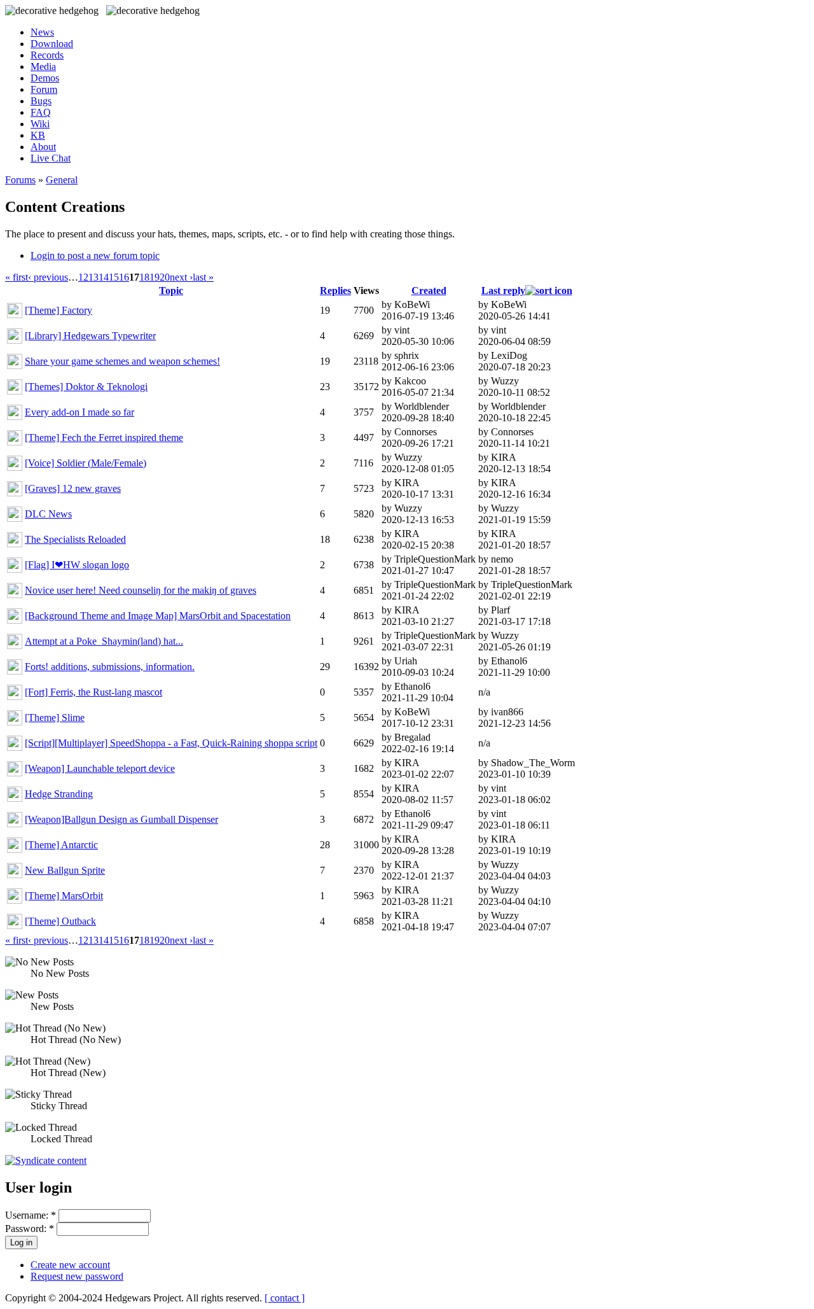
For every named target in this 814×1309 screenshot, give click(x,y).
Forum (44, 89)
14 (104, 277)
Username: (30, 1215)
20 (165, 277)
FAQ (41, 112)
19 (154, 277)
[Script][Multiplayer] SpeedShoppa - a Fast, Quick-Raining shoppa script (171, 743)
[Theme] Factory (58, 310)
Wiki (40, 123)
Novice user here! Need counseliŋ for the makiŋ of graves (140, 590)
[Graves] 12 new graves (73, 488)
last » (203, 277)
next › (181, 277)
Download (52, 43)
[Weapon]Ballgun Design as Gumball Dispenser (121, 819)
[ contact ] (285, 1297)
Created (428, 290)
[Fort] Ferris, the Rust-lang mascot (93, 692)
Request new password (77, 1276)
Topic (171, 290)
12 (83, 277)
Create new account (70, 1264)
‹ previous (48, 277)
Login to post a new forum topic (95, 255)
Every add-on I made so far (79, 412)
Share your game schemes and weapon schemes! (122, 361)
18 (144, 277)
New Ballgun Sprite (65, 870)
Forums (20, 179)
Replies (335, 290)
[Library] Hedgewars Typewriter (90, 335)
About (43, 146)
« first (16, 277)
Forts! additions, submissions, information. (110, 666)
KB (38, 135)
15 (114, 277)
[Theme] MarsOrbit (64, 895)
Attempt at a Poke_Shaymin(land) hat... (104, 641)
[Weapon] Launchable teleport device (100, 768)
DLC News (48, 513)
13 (93, 277)
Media (43, 66)
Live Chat (51, 158)
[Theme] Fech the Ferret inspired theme (104, 437)
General (62, 179)
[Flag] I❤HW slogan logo (77, 564)
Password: (29, 1228)
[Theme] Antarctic (61, 844)
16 (124, 277)
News (42, 32)
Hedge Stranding (59, 793)
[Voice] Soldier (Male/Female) (85, 463)
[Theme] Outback (60, 921)
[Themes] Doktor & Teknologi (86, 386)
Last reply (503, 290)
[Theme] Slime (55, 717)
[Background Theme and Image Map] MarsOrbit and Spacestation (158, 615)
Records (47, 55)
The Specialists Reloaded (75, 539)
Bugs (41, 100)
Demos (45, 78)
